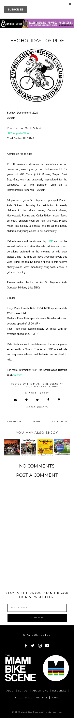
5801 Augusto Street (18, 133)
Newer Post (14, 421)
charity (43, 407)
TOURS (55, 697)
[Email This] (15, 399)
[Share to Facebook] (48, 399)
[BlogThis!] (27, 399)
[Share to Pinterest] (59, 399)
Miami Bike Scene (30, 712)
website (17, 375)
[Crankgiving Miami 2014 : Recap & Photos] (12, 447)
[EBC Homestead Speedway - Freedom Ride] (62, 447)
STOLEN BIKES (23, 697)
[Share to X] (38, 399)
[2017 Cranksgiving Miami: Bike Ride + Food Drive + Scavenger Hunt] (45, 447)
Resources (59, 691)
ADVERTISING (40, 691)
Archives (42, 697)
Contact (23, 691)
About (10, 691)
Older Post (59, 421)
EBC (50, 241)
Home (37, 421)
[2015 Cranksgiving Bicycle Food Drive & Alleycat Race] (29, 447)
